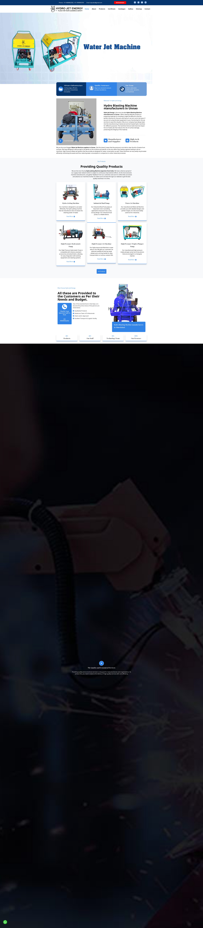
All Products (101, 271)
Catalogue (121, 9)
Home (87, 9)
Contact (147, 9)
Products (102, 9)
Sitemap (139, 9)
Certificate (111, 9)
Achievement (120, 2)
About (94, 9)
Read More (70, 216)
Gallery (130, 9)
